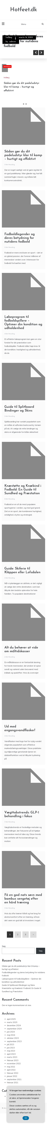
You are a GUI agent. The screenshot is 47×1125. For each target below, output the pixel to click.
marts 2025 (12, 1022)
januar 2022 (12, 1076)
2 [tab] (23, 104)
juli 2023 (10, 1044)
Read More (15, 53)
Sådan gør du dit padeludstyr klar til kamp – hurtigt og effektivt (21, 87)
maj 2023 (11, 1051)
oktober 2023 (13, 1038)
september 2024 (14, 1028)
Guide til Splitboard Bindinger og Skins (18, 985)
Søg (4, 946)
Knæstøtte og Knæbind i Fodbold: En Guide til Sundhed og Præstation (22, 489)
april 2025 (11, 1019)
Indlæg (9, 37)
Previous (35, 52)
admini (12, 42)
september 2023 (14, 1041)
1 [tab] (21, 104)
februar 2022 (12, 1073)
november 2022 (14, 1063)
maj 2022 (11, 1067)
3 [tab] (26, 104)
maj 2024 (11, 1035)
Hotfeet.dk (23, 10)
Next (41, 52)
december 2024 (14, 1025)
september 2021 (14, 1079)
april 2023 (11, 1054)
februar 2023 (12, 1060)
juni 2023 (11, 1048)
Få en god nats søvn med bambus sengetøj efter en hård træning (23, 898)
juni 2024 (11, 1032)
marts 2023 (12, 1057)
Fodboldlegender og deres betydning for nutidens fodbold (19, 238)
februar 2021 (12, 1082)
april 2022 (11, 1070)
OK (26, 1118)
